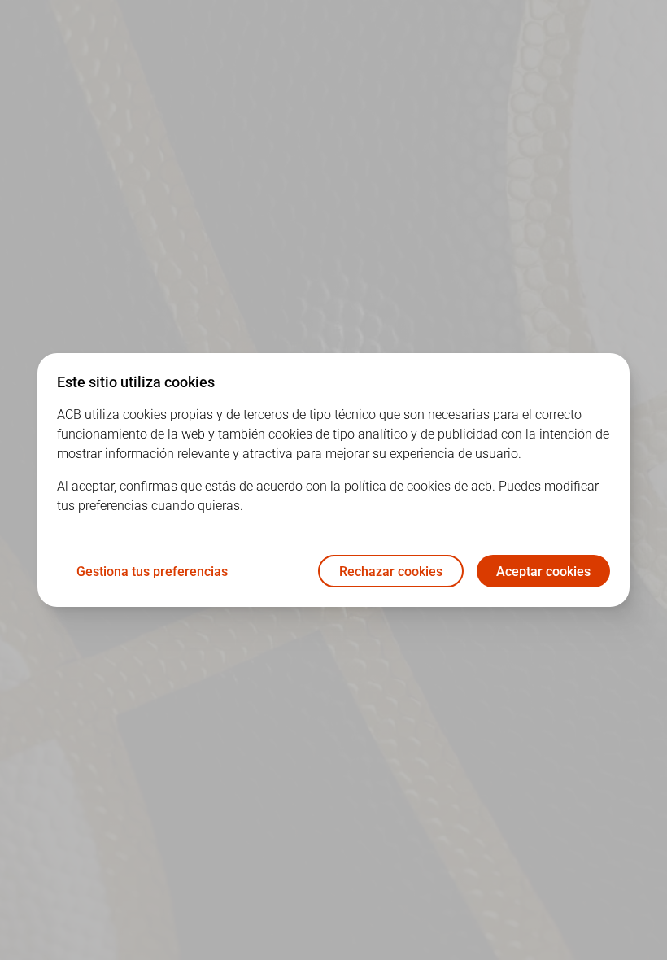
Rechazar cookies (390, 571)
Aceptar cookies (543, 571)
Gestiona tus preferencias (152, 571)
